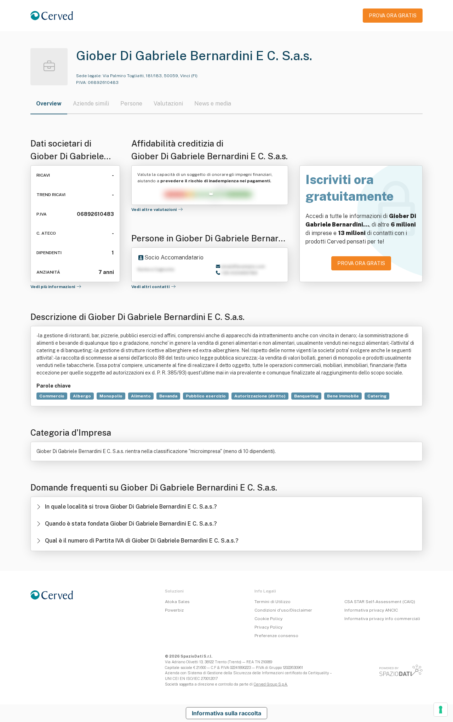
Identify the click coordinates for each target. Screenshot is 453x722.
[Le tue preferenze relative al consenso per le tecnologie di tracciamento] (440, 709)
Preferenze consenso (276, 635)
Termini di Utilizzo (272, 601)
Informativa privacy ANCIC (371, 610)
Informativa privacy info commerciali (382, 618)
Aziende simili (91, 103)
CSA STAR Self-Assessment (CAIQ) (379, 601)
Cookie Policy (268, 618)
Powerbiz (174, 610)
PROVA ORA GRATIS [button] (393, 15)
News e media (212, 103)
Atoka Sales (177, 601)
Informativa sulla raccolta (226, 713)
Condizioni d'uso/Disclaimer (283, 610)
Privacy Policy (268, 627)
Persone (131, 103)
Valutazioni (168, 103)
